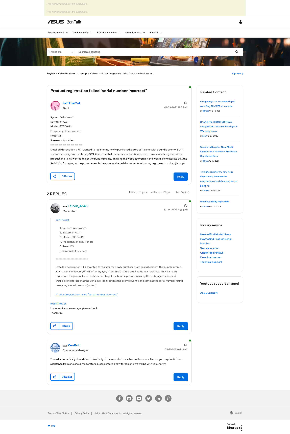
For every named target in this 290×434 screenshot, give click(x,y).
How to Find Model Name (215, 234)
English (51, 73)
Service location (209, 248)
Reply (180, 176)
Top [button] (53, 425)
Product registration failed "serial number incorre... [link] (127, 73)
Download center (210, 257)
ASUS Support (209, 293)
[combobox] (159, 52)
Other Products (66, 73)
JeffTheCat (62, 220)
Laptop (83, 73)
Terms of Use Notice (58, 413)
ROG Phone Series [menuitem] (107, 32)
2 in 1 (204, 136)
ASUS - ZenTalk (64, 21)
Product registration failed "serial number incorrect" (87, 294)
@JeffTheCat (58, 303)
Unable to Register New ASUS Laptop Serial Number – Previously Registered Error (218, 152)
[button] (55, 176)
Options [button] (236, 73)
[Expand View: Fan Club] (161, 32)
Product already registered (214, 201)
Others (94, 73)
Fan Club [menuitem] (154, 32)
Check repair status (211, 252)
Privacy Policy (82, 413)
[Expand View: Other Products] (144, 32)
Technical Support (211, 262)
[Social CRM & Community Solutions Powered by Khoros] (234, 426)
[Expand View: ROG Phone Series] (119, 32)
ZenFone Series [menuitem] (80, 32)
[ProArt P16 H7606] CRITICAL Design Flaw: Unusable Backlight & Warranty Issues (218, 127)
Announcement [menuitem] (56, 32)
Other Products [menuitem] (133, 32)
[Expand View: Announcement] (66, 32)
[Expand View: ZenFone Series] (91, 32)
